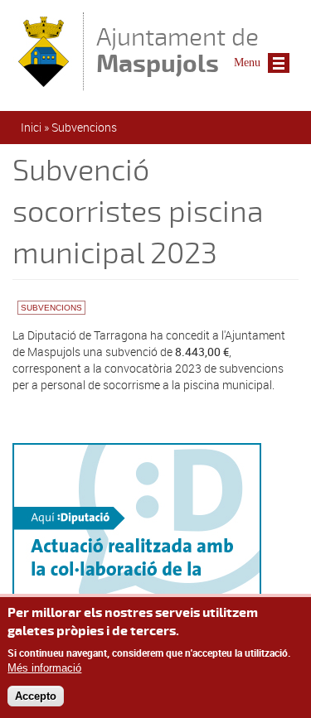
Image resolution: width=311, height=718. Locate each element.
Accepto (35, 696)
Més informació (44, 668)
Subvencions (84, 127)
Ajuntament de (177, 50)
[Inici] (43, 82)
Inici (31, 127)
